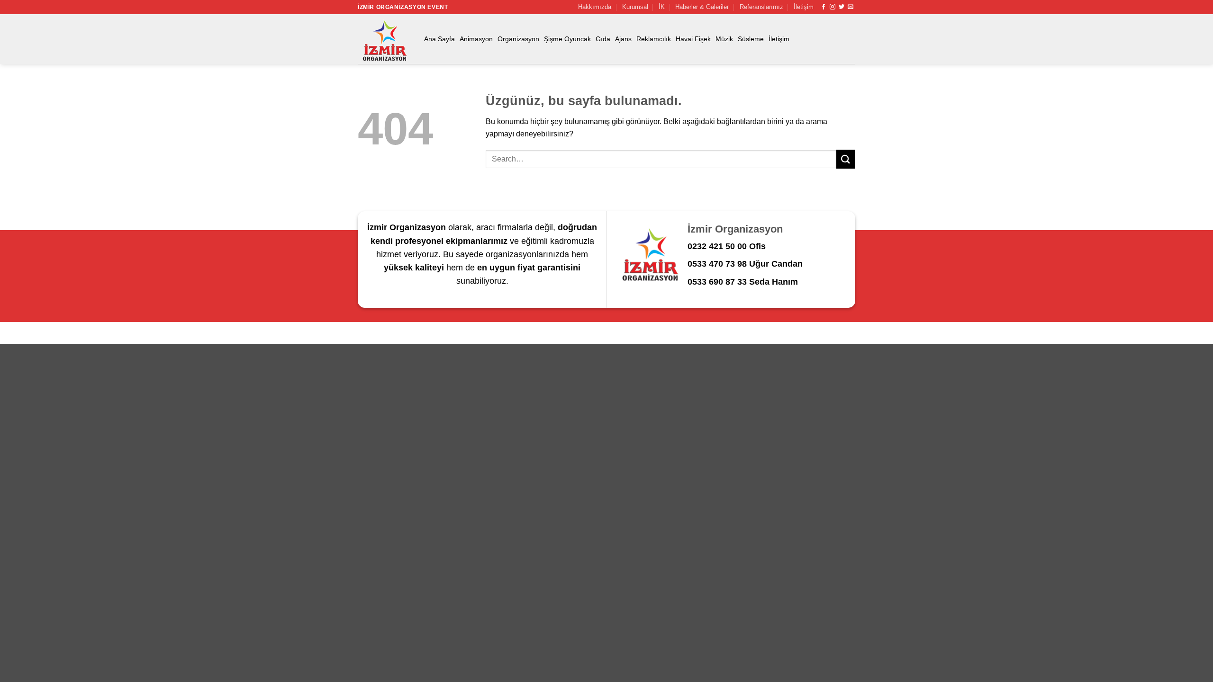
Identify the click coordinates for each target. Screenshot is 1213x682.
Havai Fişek (693, 39)
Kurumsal (635, 6)
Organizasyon (518, 39)
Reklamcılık (653, 39)
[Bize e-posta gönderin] (850, 7)
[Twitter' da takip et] (841, 7)
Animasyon (476, 39)
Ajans (623, 39)
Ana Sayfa (439, 39)
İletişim (804, 6)
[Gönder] (845, 159)
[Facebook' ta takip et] (823, 7)
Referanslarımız (761, 6)
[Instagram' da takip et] (832, 7)
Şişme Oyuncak (567, 39)
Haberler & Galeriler (702, 6)
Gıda (603, 39)
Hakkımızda (594, 6)
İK (662, 6)
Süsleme (751, 39)
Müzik (724, 39)
